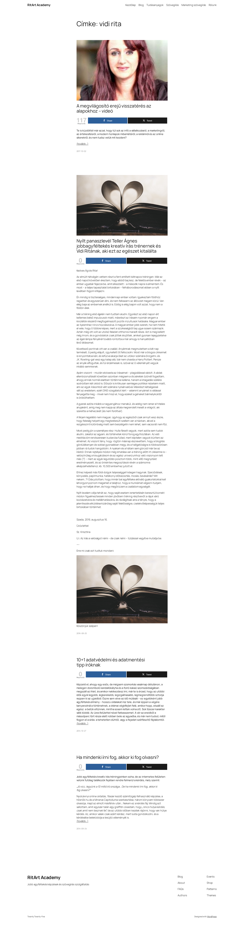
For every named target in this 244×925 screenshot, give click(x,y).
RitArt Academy (38, 5)
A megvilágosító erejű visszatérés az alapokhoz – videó (114, 108)
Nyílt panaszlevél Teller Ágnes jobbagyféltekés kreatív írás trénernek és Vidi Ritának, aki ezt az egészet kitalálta (119, 245)
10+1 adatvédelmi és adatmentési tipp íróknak (111, 662)
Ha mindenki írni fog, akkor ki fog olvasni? (118, 757)
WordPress (212, 916)
